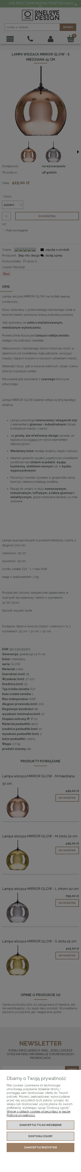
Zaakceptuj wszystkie (40, 1147)
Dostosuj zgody (40, 1136)
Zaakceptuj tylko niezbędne (40, 1125)
